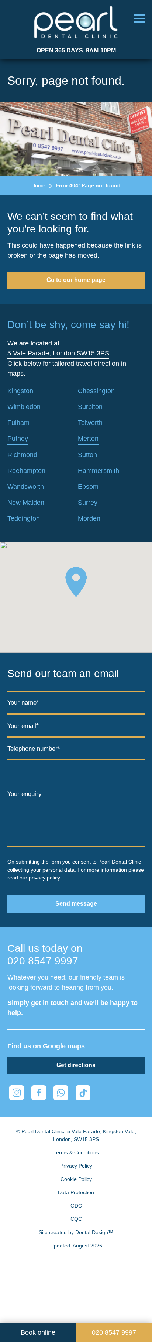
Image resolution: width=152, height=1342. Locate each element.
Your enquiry (24, 793)
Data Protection (76, 1192)
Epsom (88, 486)
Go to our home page (76, 280)
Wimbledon (24, 407)
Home (38, 185)
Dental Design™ (94, 1232)
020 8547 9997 (42, 961)
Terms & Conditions (76, 1152)
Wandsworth (25, 486)
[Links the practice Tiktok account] (83, 1092)
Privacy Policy (76, 1166)
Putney (17, 438)
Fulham (18, 422)
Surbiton (90, 407)
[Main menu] (139, 18)
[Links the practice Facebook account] (38, 1092)
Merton (88, 438)
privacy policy (44, 878)
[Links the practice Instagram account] (16, 1092)
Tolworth (90, 422)
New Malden (25, 502)
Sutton (87, 455)
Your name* (23, 702)
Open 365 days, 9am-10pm (76, 50)
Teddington (23, 518)
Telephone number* (33, 748)
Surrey (87, 502)
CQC (76, 1219)
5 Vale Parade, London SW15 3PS (58, 353)
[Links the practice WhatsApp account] (60, 1092)
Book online (38, 1332)
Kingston (20, 391)
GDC (76, 1206)
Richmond (22, 455)
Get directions (76, 1065)
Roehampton (26, 470)
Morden (89, 518)
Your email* (23, 725)
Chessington (96, 391)
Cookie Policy (76, 1179)
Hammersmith (98, 470)
